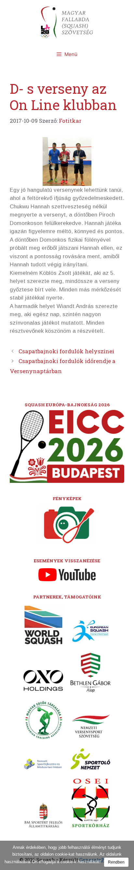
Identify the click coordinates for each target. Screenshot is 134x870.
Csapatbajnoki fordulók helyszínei (66, 351)
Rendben (116, 862)
